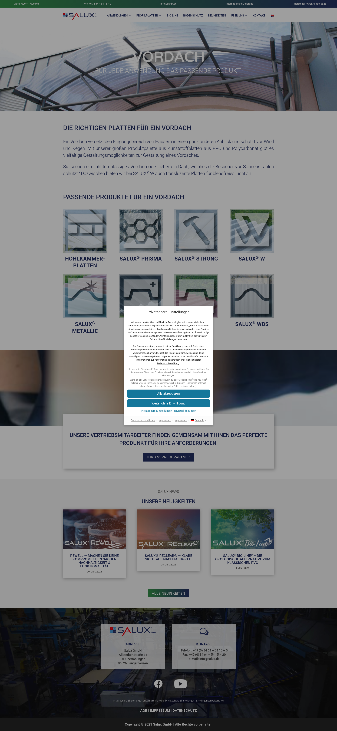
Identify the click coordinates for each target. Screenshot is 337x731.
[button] (168, 403)
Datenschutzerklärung (168, 363)
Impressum (165, 420)
